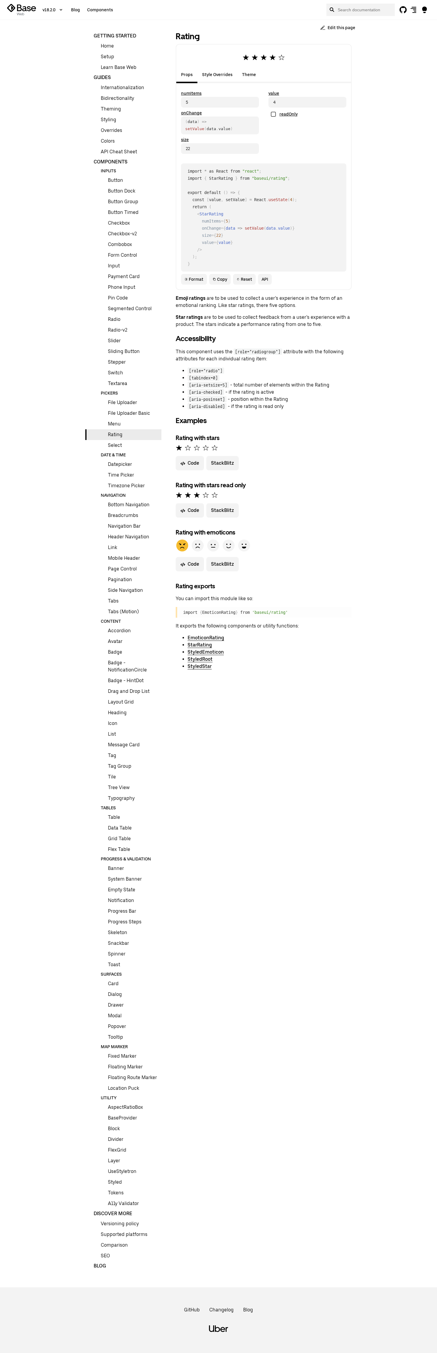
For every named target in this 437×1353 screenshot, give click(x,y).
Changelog (221, 1310)
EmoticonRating (206, 638)
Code (193, 463)
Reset (246, 279)
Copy (222, 279)
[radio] (246, 57)
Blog (75, 9)
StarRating (200, 645)
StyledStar (200, 666)
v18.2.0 (49, 9)
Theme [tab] (249, 74)
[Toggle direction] (413, 9)
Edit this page (341, 27)
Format (196, 279)
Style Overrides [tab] (217, 74)
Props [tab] (187, 74)
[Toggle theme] (424, 9)
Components (100, 9)
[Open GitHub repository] (403, 9)
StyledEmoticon (206, 652)
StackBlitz (222, 463)
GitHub (192, 1310)
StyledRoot (200, 659)
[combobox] (360, 10)
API (265, 279)
